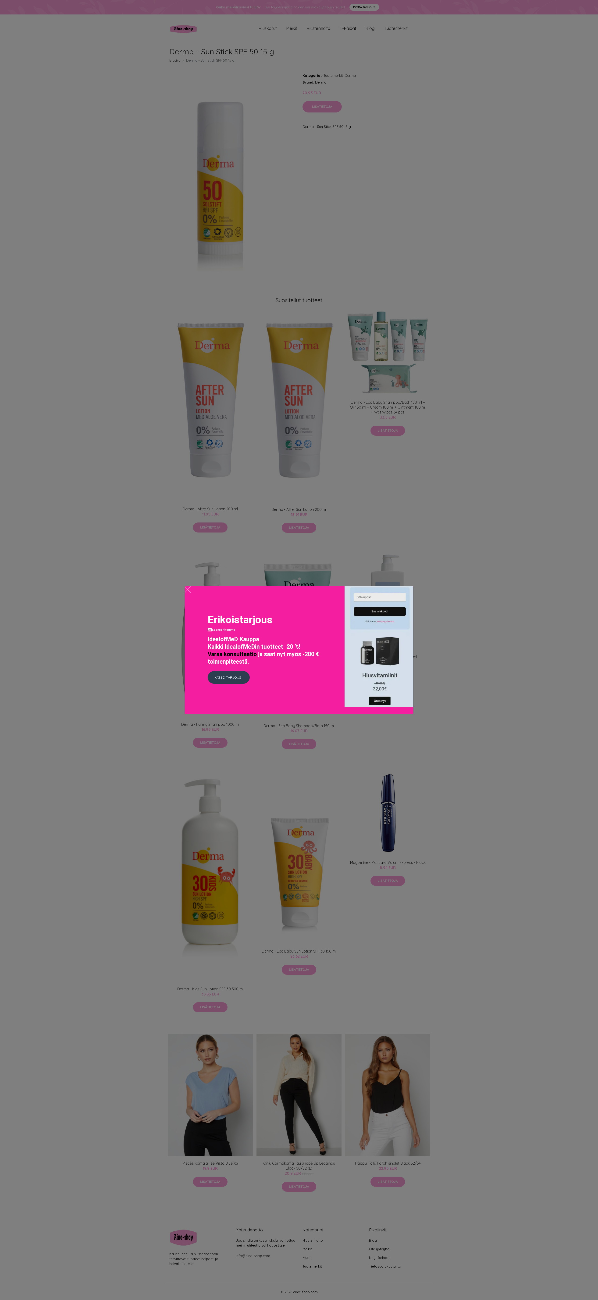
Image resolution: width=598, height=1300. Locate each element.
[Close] (188, 589)
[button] (229, 677)
